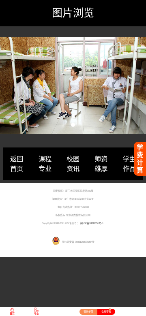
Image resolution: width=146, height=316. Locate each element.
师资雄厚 (100, 163)
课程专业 (45, 163)
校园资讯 (73, 163)
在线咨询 (106, 311)
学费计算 (140, 159)
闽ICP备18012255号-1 (91, 223)
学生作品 (129, 163)
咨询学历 (88, 311)
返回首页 (16, 163)
